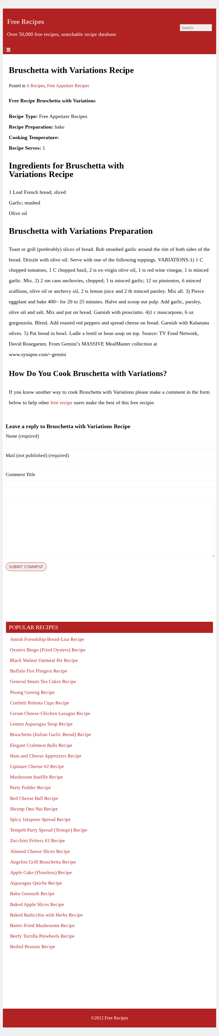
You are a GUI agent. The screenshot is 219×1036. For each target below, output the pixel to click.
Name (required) (22, 436)
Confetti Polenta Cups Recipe (39, 703)
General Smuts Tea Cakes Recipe (43, 681)
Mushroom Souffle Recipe (36, 777)
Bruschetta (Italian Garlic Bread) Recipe (50, 734)
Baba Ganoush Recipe (32, 893)
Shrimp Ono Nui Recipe (34, 809)
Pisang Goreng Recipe (32, 692)
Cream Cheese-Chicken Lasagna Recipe (50, 713)
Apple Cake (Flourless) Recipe (41, 872)
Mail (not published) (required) (37, 455)
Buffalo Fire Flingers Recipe (38, 671)
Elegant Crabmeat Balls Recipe (41, 745)
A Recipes (35, 85)
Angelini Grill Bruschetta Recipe (43, 862)
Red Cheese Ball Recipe (34, 798)
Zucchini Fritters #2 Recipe (37, 840)
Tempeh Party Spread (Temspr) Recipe (48, 830)
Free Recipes (25, 21)
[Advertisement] (168, 131)
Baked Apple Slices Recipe (37, 904)
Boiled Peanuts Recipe (32, 946)
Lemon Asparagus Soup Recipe (41, 724)
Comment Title (20, 474)
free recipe (61, 402)
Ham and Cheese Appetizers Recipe (46, 756)
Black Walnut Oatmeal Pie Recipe (44, 660)
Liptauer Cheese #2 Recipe (37, 766)
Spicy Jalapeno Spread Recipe (40, 819)
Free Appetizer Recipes (68, 85)
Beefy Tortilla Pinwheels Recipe (42, 936)
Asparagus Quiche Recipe (36, 883)
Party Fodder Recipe (30, 787)
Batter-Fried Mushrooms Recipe (42, 925)
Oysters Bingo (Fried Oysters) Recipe (48, 650)
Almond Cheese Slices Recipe (40, 851)
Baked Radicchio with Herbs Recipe (46, 915)
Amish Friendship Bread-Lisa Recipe (47, 639)
